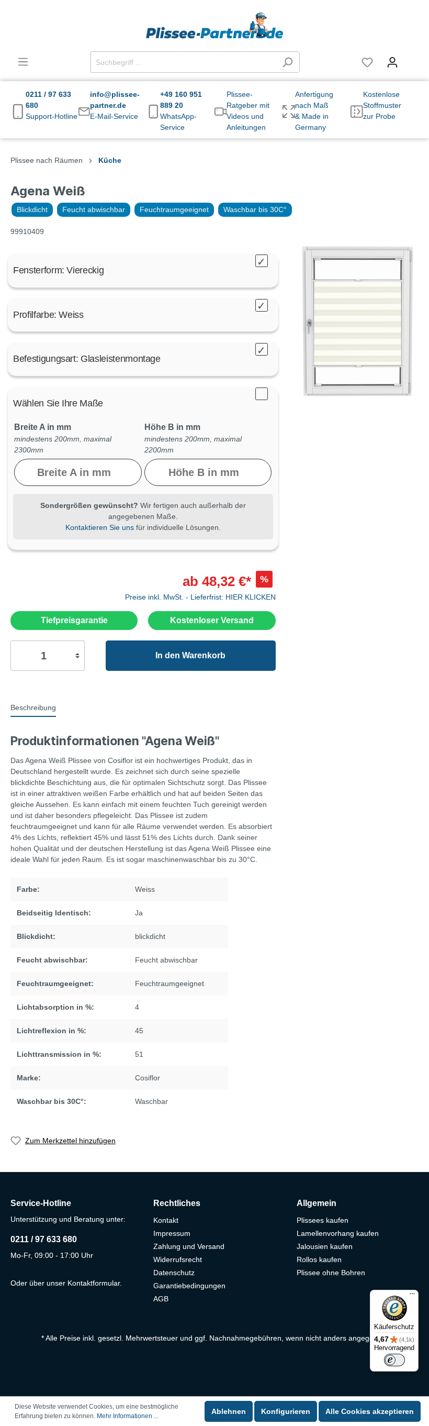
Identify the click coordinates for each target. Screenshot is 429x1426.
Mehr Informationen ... (128, 1416)
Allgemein (316, 1203)
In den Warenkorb (190, 655)
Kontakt (165, 1220)
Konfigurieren (285, 1411)
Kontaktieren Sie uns (99, 527)
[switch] (394, 1360)
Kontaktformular (93, 1283)
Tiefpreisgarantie (74, 620)
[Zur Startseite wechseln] (214, 26)
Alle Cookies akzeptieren (369, 1411)
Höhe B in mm (172, 427)
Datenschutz (174, 1272)
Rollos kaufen (319, 1259)
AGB (160, 1299)
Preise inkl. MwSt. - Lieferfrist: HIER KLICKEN (200, 597)
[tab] (33, 707)
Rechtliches (176, 1203)
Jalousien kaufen (325, 1246)
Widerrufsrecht (177, 1259)
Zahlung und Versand (188, 1246)
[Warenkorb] (412, 57)
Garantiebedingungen (189, 1285)
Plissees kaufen (322, 1220)
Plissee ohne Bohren (331, 1272)
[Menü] (23, 61)
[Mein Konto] (392, 62)
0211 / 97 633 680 (43, 1239)
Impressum (171, 1233)
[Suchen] (287, 62)
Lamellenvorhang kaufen (338, 1233)
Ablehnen (228, 1411)
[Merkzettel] (367, 62)
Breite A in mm (42, 427)
